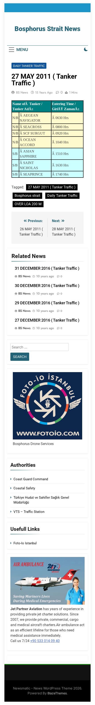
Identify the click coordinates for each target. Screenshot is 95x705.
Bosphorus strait (27, 195)
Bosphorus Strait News (47, 29)
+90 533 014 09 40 (45, 641)
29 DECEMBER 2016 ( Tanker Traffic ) (47, 303)
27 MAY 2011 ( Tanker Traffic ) (52, 187)
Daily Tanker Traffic (29, 66)
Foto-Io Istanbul (25, 543)
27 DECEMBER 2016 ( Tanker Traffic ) (47, 320)
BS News (22, 92)
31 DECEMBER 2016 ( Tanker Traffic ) (47, 268)
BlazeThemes (57, 693)
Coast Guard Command (30, 479)
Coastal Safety (24, 488)
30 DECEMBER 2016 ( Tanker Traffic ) (47, 285)
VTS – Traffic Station (28, 512)
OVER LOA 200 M (28, 204)
